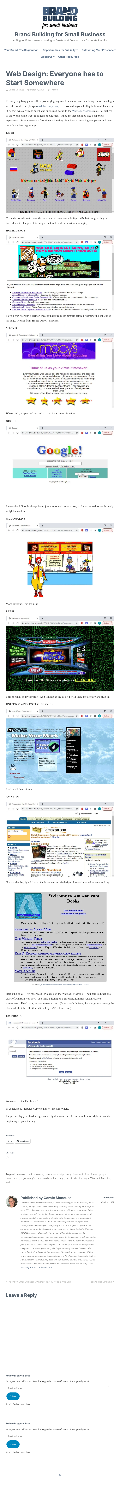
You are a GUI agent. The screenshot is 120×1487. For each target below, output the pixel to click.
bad (30, 1174)
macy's (31, 1178)
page (61, 1178)
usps (86, 1178)
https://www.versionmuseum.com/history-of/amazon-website (63, 984)
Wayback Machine (82, 111)
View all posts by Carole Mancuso (36, 1267)
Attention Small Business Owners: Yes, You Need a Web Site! (39, 1282)
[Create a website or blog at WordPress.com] (60, 1474)
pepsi (69, 1178)
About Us (47, 56)
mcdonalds (43, 1178)
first (87, 1174)
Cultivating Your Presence (98, 50)
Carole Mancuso (16, 89)
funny (94, 1174)
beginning (39, 1174)
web (8, 1182)
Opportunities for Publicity (59, 50)
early (68, 1174)
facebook (78, 1174)
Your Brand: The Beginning (20, 50)
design (60, 1174)
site (75, 1178)
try (80, 1178)
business (50, 1174)
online (53, 1178)
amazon (21, 1174)
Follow (13, 1396)
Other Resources (68, 56)
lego (23, 1178)
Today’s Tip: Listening (100, 1282)
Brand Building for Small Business (60, 34)
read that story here (47, 106)
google (102, 1174)
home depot (12, 1178)
